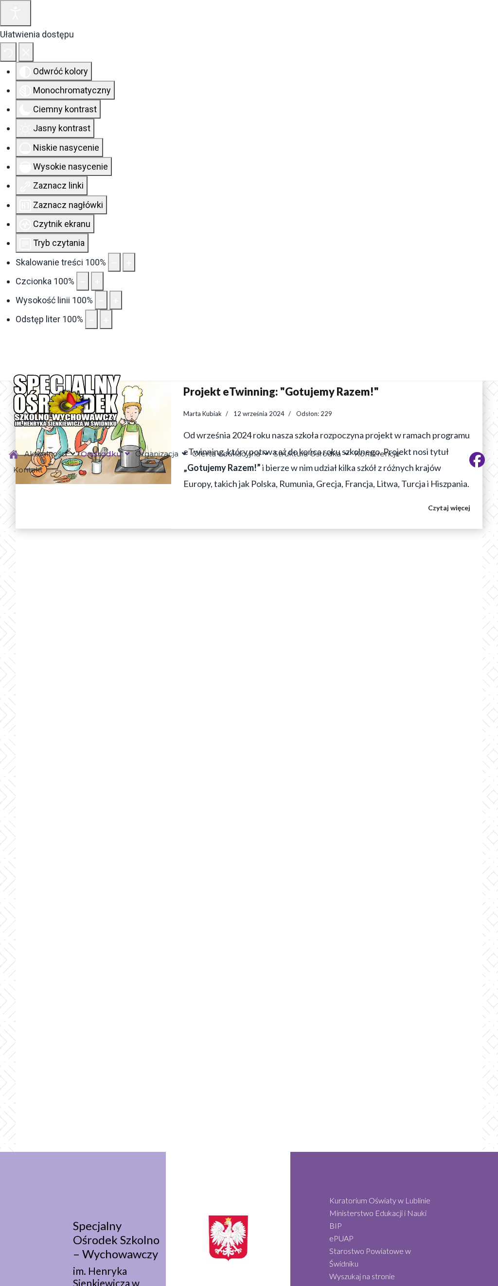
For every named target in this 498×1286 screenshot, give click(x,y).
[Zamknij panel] (26, 51)
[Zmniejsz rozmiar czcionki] (82, 281)
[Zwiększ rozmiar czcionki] (97, 281)
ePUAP (341, 1238)
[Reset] (8, 51)
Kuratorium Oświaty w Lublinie (379, 1200)
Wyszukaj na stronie (362, 1276)
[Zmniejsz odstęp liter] (91, 319)
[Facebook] (477, 462)
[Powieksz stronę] (129, 262)
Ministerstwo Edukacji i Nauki (378, 1212)
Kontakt (28, 469)
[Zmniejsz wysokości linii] (101, 300)
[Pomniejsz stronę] (114, 262)
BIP (335, 1225)
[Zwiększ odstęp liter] (106, 319)
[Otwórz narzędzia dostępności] (15, 13)
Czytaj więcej (449, 508)
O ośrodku (101, 453)
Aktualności (45, 453)
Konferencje (377, 453)
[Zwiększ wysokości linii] (115, 300)
